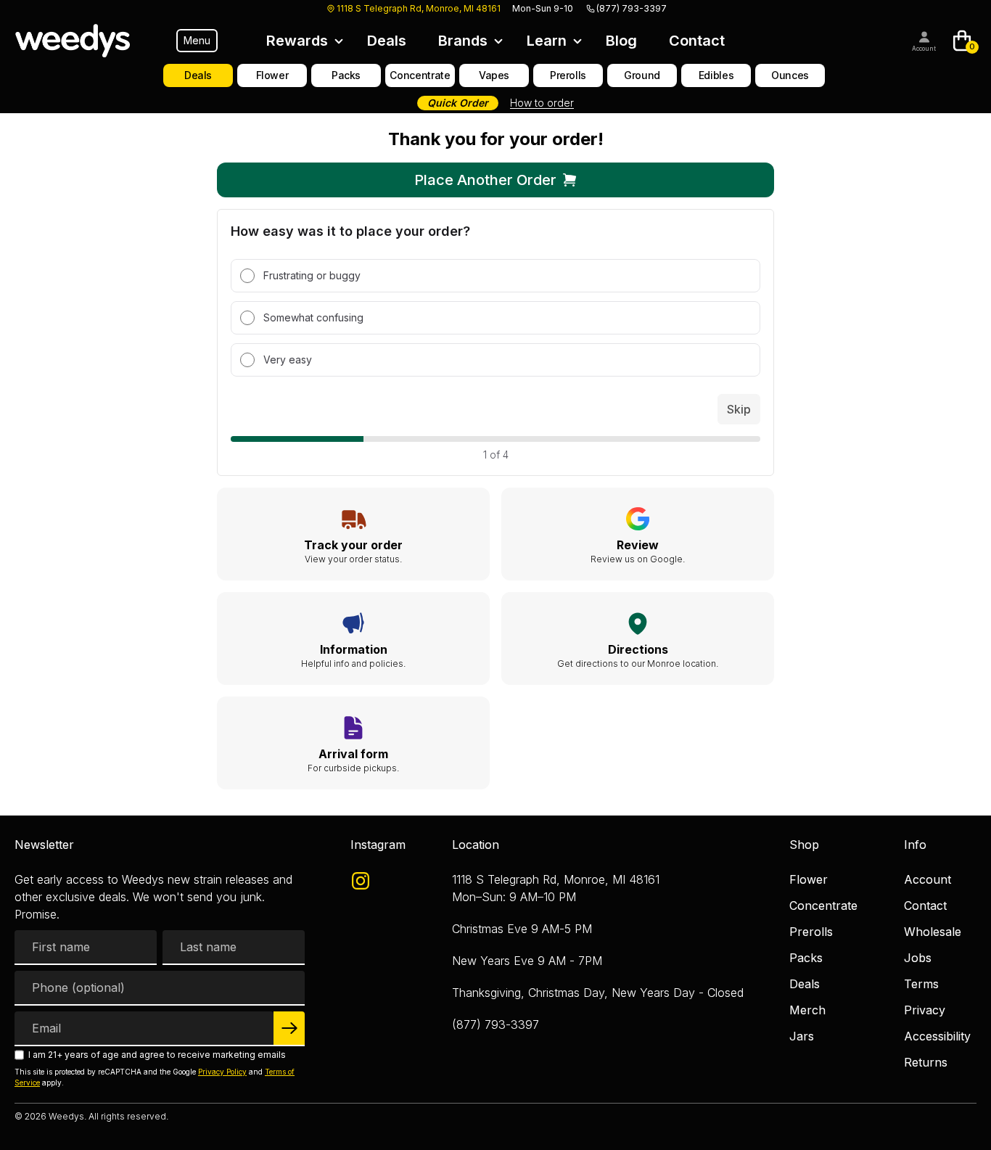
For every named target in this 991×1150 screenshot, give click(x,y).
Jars (801, 1036)
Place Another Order (485, 180)
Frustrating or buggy (312, 275)
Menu (197, 40)
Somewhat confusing (313, 317)
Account (924, 48)
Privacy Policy (222, 1071)
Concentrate (823, 905)
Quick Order (457, 102)
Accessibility (937, 1036)
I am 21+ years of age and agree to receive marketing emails (157, 1054)
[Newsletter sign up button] (289, 1028)
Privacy (924, 1010)
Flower (808, 879)
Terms (921, 984)
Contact (697, 40)
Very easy (287, 359)
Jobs (918, 957)
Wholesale (932, 931)
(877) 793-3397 (631, 8)
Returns (925, 1062)
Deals (386, 40)
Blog (621, 40)
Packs (806, 957)
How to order (542, 102)
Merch (807, 1010)
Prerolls (811, 931)
